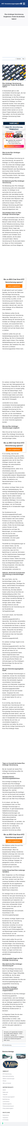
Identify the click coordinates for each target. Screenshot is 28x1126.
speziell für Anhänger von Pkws (11, 101)
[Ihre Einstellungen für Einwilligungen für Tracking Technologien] (2, 1123)
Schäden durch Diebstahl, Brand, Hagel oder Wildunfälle (12, 228)
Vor (23, 58)
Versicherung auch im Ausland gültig (13, 388)
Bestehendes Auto (15, 141)
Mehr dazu (7, 1040)
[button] (3, 1056)
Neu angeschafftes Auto (15, 143)
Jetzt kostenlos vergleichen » (14, 146)
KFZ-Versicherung (6, 1045)
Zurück (19, 58)
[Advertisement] (14, 41)
